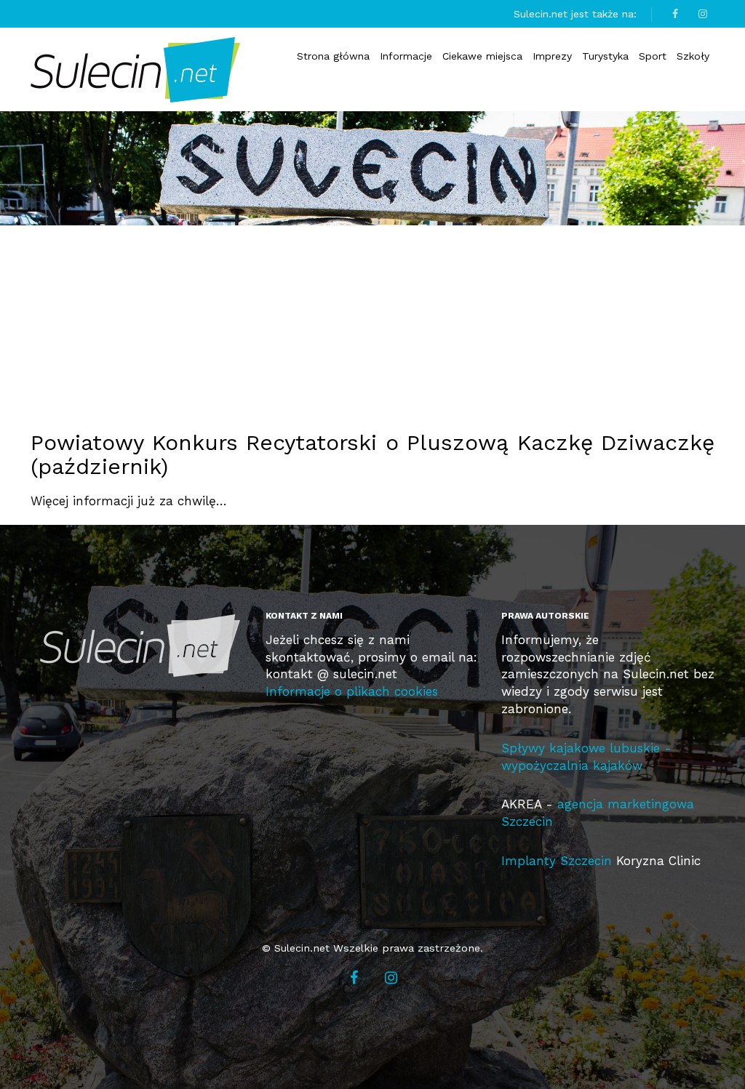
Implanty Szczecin (556, 860)
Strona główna (333, 56)
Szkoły (693, 56)
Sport (652, 56)
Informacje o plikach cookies (352, 691)
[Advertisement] (383, 316)
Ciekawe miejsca (482, 56)
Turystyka (605, 56)
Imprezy (552, 56)
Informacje (406, 56)
